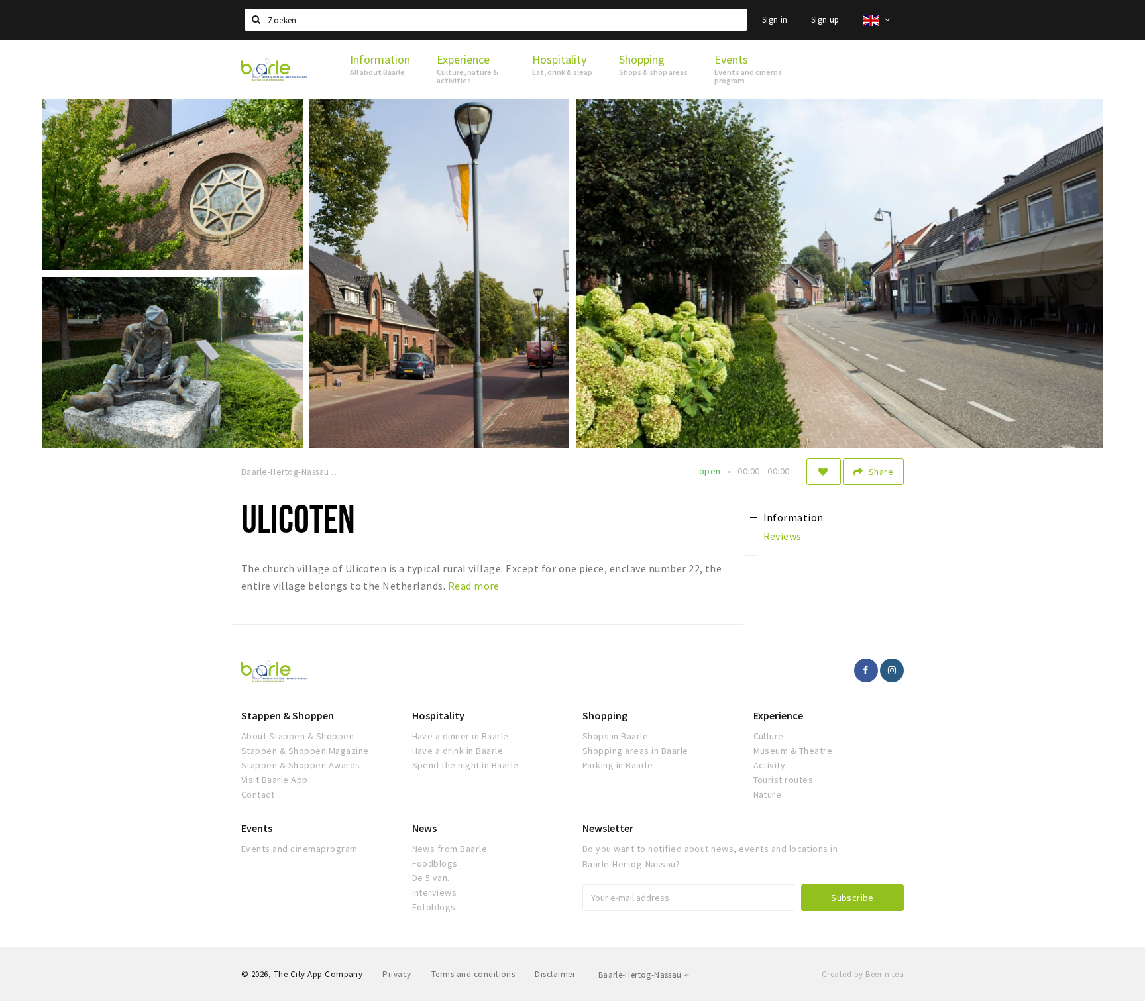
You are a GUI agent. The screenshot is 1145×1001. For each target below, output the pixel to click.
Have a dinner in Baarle (460, 736)
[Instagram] (892, 670)
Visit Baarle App (274, 780)
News (424, 828)
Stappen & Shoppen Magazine (304, 751)
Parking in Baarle (617, 765)
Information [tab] (793, 517)
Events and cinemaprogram (299, 849)
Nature (767, 794)
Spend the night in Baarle (465, 765)
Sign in (775, 19)
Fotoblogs (434, 907)
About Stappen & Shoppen (297, 736)
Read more (474, 585)
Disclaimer (555, 974)
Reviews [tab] (782, 536)
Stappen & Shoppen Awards (300, 765)
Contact (257, 794)
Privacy (396, 974)
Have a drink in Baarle (458, 751)
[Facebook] (866, 670)
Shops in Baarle (615, 736)
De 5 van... (433, 878)
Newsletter (607, 828)
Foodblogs (435, 863)
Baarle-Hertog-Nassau (641, 974)
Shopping (604, 715)
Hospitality (438, 715)
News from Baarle (450, 849)
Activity (769, 765)
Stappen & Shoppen (287, 715)
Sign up (825, 19)
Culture (768, 736)
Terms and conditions (473, 974)
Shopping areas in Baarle (635, 751)
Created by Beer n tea (863, 974)
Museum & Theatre (793, 751)
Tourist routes (783, 780)
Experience (778, 715)
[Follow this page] (823, 471)
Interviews (434, 892)
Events (256, 828)
